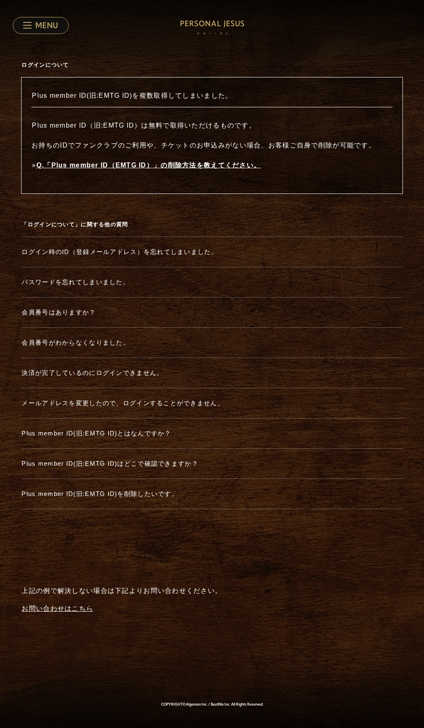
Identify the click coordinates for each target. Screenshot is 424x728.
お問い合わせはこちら (57, 608)
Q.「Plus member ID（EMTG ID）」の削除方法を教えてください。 (148, 165)
